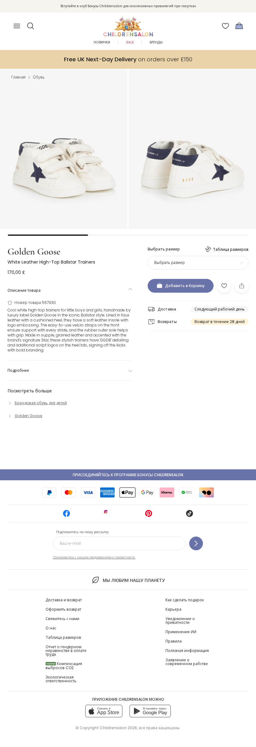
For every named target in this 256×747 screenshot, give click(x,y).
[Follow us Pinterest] (148, 515)
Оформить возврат (63, 609)
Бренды (156, 42)
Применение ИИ (180, 631)
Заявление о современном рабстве (186, 661)
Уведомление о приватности (180, 620)
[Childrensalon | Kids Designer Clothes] (128, 24)
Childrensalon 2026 (118, 727)
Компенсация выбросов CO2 (64, 665)
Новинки (102, 42)
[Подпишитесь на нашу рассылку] (196, 543)
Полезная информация (187, 650)
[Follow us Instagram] (107, 515)
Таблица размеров (63, 637)
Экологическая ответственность (61, 679)
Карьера (173, 609)
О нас (51, 628)
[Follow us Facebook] (66, 515)
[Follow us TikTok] (189, 515)
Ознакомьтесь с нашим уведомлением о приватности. (94, 557)
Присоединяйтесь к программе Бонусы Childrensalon (128, 474)
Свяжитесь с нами (62, 618)
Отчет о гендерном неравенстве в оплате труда (66, 650)
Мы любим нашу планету (134, 580)
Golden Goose (33, 251)
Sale (130, 42)
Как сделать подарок (184, 600)
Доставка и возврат (64, 600)
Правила (173, 641)
